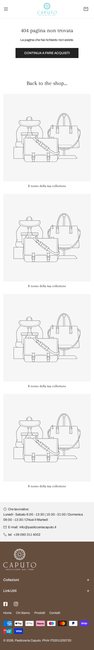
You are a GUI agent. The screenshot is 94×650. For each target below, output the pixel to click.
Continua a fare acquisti (47, 53)
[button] (86, 9)
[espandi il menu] (6, 9)
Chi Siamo (23, 613)
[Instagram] (16, 604)
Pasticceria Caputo (28, 640)
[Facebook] (5, 604)
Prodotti (39, 613)
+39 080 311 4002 (27, 534)
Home (7, 613)
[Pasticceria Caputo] (47, 9)
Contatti (54, 613)
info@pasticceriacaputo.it (37, 527)
